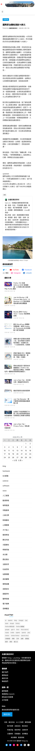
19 (13, 454)
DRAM (6, 623)
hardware (6, 471)
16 (30, 451)
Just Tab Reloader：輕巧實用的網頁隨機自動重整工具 (21, 401)
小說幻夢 (6, 515)
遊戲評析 (6, 594)
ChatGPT (21, 620)
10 (5, 451)
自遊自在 (6, 589)
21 (21, 454)
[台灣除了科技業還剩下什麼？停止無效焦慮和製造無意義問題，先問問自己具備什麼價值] (8, 412)
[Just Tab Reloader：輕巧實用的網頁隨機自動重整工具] (8, 400)
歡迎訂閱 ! (7, 714)
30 (30, 457)
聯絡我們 (5, 681)
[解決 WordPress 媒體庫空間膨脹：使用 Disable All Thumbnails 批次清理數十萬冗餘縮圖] (8, 326)
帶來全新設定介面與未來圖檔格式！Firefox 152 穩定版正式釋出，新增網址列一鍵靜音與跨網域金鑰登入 (17, 368)
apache (10, 620)
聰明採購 (6, 584)
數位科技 (6, 540)
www (5, 491)
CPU (26, 620)
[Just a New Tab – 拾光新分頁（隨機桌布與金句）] (8, 381)
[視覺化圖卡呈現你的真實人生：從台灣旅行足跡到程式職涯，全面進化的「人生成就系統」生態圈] (8, 342)
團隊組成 (5, 675)
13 (17, 451)
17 (5, 454)
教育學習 (6, 535)
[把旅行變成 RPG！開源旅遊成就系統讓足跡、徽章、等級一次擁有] (8, 356)
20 (17, 454)
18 (9, 454)
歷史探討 (6, 559)
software (6, 486)
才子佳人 (6, 530)
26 (13, 457)
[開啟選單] (2, 11)
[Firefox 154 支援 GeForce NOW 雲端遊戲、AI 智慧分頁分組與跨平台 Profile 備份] (8, 284)
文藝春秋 (6, 545)
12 (13, 451)
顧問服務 (5, 691)
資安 (11, 641)
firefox (18, 623)
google (7, 629)
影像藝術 (6, 520)
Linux (17, 629)
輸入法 (16, 641)
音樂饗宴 (6, 609)
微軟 (13, 638)
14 (21, 451)
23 (30, 454)
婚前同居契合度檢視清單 (21, 391)
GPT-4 (12, 629)
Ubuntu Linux (24, 635)
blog (4, 466)
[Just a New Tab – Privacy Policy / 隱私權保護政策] (8, 425)
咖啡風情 (6, 505)
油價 (5, 194)
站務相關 (6, 574)
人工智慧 (6, 496)
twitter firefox (15, 635)
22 (26, 454)
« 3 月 (15, 460)
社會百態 (6, 569)
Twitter (7, 635)
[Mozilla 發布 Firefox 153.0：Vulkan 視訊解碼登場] (8, 315)
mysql (7, 632)
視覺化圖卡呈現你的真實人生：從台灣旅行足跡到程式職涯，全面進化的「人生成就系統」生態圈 (21, 342)
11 (9, 451)
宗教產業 (6, 510)
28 (22, 457)
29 (26, 457)
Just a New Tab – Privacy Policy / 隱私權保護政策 (16, 426)
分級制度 (7, 638)
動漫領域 (6, 500)
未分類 (5, 555)
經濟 (6, 641)
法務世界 (6, 564)
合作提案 (5, 700)
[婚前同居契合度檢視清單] (8, 391)
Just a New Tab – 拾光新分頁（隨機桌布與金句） (22, 381)
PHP (29, 632)
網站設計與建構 (7, 697)
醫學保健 (6, 599)
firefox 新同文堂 (9, 626)
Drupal (12, 623)
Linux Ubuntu (24, 629)
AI (5, 620)
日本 (17, 638)
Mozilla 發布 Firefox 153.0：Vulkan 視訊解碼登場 (21, 314)
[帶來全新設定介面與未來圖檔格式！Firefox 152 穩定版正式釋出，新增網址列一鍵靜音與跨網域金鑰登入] (8, 367)
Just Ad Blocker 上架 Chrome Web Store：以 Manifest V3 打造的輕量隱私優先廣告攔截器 (21, 300)
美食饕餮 (6, 579)
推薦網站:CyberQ (8, 694)
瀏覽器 (27, 638)
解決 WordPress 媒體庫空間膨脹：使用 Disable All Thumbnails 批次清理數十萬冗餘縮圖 (21, 327)
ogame (18, 632)
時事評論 (6, 19)
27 (17, 457)
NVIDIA (12, 632)
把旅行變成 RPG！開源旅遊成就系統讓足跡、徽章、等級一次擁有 (21, 355)
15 (26, 451)
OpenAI (24, 632)
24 (5, 457)
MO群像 (5, 476)
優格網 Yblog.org (22, 741)
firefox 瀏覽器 (20, 626)
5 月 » (20, 460)
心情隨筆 (6, 525)
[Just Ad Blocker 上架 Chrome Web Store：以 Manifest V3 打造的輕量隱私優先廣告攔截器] (8, 300)
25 (9, 457)
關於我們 (5, 672)
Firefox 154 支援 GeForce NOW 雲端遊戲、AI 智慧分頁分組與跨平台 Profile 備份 (17, 286)
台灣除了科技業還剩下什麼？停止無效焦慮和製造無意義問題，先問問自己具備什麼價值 (17, 414)
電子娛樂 (6, 604)
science (5, 481)
